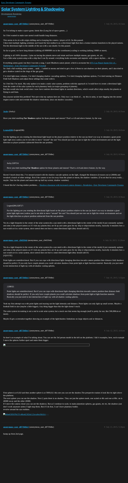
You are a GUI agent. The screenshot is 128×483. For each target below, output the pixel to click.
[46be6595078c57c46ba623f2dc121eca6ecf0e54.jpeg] (26, 414)
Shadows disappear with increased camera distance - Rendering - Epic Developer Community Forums (82, 185)
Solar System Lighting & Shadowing (32, 9)
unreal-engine (12, 16)
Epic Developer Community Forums (16, 2)
